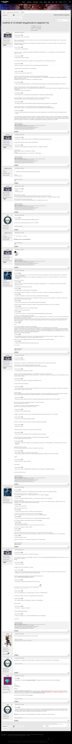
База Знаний (35, 2)
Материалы (29, 2)
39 (23, 355)
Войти (59, 2)
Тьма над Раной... (18, 349)
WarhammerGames (5, 2)
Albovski (7, 675)
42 (23, 633)
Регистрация (61, 2)
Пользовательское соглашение (28, 741)
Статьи (41, 2)
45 (23, 704)
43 (23, 658)
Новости (23, 2)
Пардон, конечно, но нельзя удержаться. (23, 239)
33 (23, 168)
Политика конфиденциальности (42, 741)
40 (23, 487)
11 (19, 15)
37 (23, 249)
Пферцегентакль (18, 18)
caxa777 (7, 633)
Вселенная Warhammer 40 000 (13, 12)
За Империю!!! (18, 125)
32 (23, 134)
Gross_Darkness (8, 270)
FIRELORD (13, 18)
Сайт (56, 2)
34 (23, 186)
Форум (45, 2)
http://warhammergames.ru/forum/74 (26, 577)
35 (23, 215)
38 (23, 270)
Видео (49, 2)
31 (23, 32)
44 (23, 675)
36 (23, 232)
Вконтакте (4, 734)
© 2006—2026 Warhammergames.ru (14, 741)
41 (23, 549)
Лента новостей (6, 734)
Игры (53, 2)
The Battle (22, 12)
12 (21, 15)
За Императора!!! (24, 125)
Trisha (7, 215)
